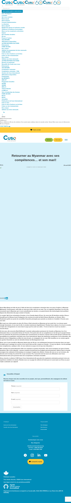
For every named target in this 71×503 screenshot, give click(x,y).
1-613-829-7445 (37, 449)
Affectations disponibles (9, 41)
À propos (4, 15)
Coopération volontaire (8, 69)
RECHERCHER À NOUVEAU (12, 11)
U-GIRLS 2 (5, 90)
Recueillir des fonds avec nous (11, 64)
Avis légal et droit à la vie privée (13, 482)
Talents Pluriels (6, 88)
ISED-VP (4, 80)
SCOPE (4, 83)
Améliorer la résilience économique (12, 29)
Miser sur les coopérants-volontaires (12, 31)
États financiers (44, 427)
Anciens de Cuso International (11, 73)
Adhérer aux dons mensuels (10, 59)
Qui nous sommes (7, 17)
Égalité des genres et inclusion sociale (13, 27)
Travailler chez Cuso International (11, 427)
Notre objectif (6, 25)
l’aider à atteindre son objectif (9, 361)
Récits (3, 95)
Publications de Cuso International (12, 101)
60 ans (4, 36)
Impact (4, 32)
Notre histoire (6, 20)
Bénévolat (49, 139)
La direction (5, 24)
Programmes (5, 76)
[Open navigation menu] (66, 140)
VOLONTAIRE (6, 39)
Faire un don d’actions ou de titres (12, 53)
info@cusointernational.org (35, 446)
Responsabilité (44, 429)
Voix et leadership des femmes (11, 92)
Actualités (5, 99)
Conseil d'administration (9, 22)
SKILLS (4, 87)
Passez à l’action (7, 38)
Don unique (5, 48)
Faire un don (5, 102)
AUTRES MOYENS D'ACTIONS (10, 43)
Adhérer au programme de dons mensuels (14, 50)
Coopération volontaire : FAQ (10, 71)
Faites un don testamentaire (10, 55)
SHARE (4, 85)
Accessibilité (26, 482)
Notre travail (5, 19)
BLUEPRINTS (5, 78)
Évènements (5, 45)
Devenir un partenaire (8, 62)
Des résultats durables (8, 34)
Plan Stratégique (7, 13)
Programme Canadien (8, 81)
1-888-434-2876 (38, 447)
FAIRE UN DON (6, 46)
